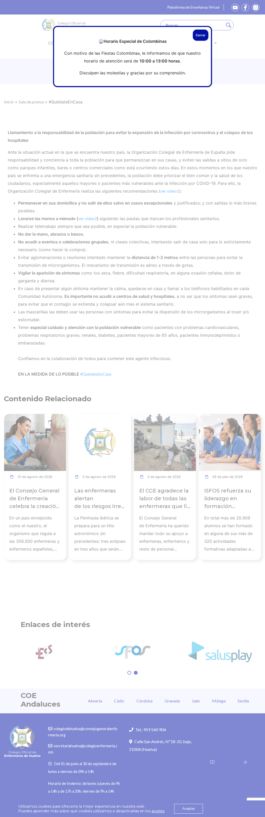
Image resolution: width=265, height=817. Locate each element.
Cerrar (200, 35)
